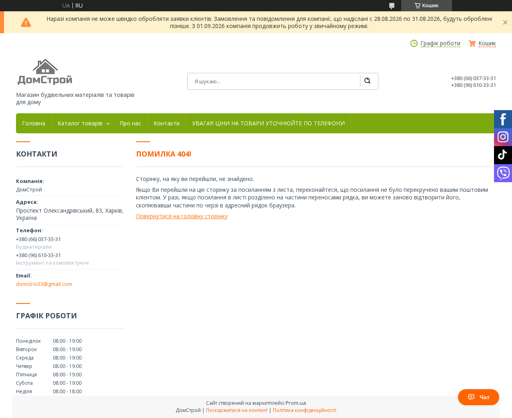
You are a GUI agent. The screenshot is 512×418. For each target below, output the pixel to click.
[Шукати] (367, 81)
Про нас (130, 123)
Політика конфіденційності (304, 410)
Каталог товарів (80, 123)
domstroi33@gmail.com (44, 284)
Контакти (167, 123)
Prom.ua (296, 402)
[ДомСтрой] (45, 72)
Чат (485, 397)
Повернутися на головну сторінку (182, 216)
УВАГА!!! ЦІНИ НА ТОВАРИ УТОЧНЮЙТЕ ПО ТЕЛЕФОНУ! (268, 123)
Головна (33, 123)
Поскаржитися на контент (237, 410)
